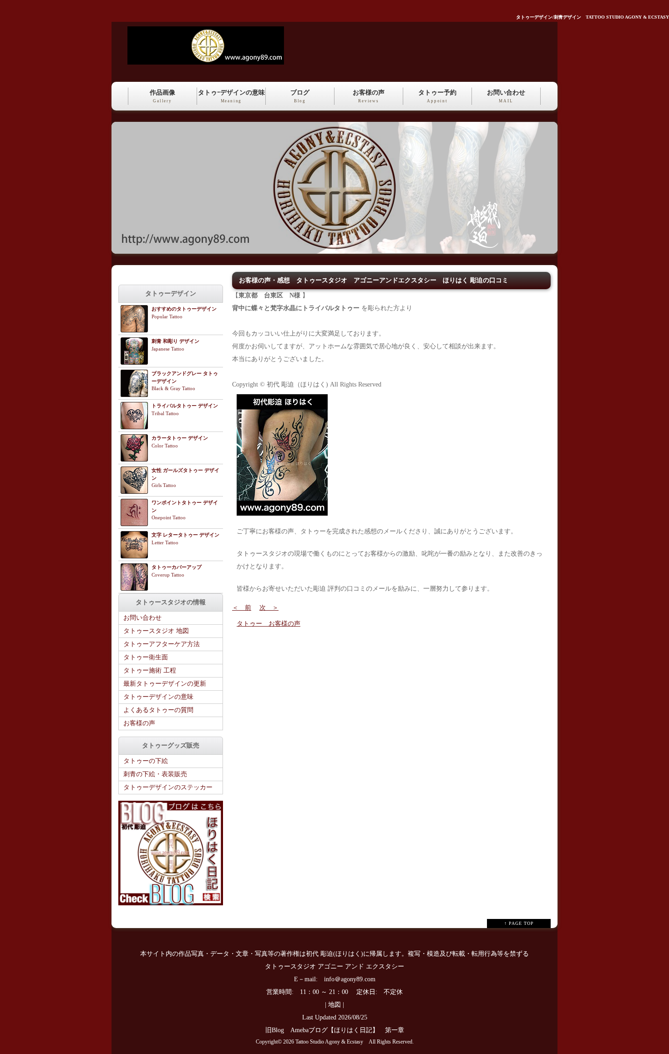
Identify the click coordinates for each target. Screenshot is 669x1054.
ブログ (299, 96)
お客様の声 (369, 96)
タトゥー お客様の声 (268, 623)
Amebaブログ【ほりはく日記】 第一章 (350, 1030)
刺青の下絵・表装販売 (155, 774)
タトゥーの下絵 (145, 761)
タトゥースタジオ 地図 (156, 630)
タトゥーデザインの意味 (158, 696)
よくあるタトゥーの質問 (158, 710)
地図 (334, 1004)
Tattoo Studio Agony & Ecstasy (329, 1042)
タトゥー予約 (437, 96)
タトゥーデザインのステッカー (168, 787)
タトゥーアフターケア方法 (161, 644)
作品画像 (162, 96)
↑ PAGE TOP (519, 923)
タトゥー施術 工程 (149, 670)
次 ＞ (269, 607)
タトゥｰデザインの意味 (231, 96)
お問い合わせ (506, 96)
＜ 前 (241, 607)
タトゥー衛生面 (145, 657)
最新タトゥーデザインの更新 (164, 683)
